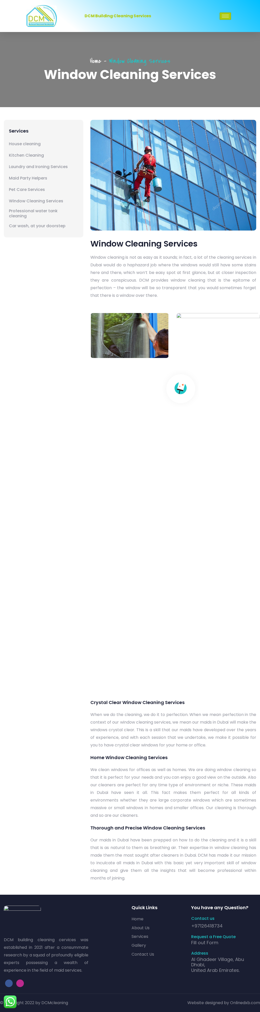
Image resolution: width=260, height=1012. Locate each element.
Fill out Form (204, 942)
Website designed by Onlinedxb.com (223, 1003)
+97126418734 (207, 926)
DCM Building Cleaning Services (118, 16)
